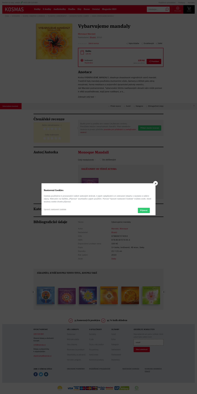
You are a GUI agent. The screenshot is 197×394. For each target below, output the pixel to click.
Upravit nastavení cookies (55, 209)
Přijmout (144, 210)
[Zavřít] (155, 183)
